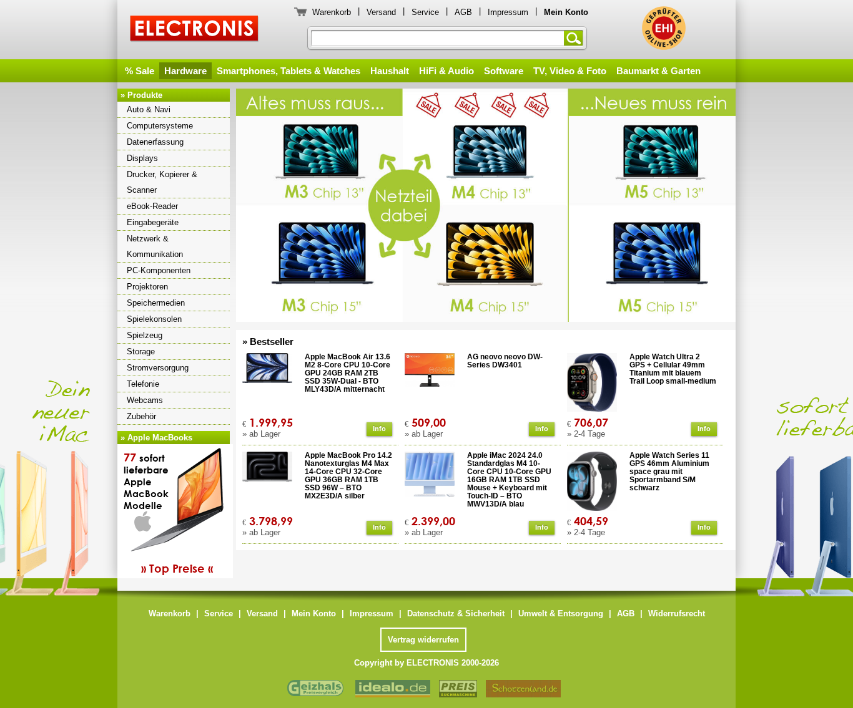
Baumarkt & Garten (658, 70)
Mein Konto (314, 613)
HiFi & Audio (446, 70)
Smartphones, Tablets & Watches (288, 70)
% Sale (139, 70)
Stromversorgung (158, 367)
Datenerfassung (155, 142)
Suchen (576, 38)
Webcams (145, 400)
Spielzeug (144, 335)
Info (379, 428)
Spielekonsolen (154, 319)
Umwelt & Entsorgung (560, 613)
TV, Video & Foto (569, 70)
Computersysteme (160, 125)
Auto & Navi (148, 109)
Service (425, 12)
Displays (142, 158)
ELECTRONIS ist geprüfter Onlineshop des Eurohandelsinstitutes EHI (664, 28)
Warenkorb (331, 12)
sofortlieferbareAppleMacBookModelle (168, 512)
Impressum (508, 12)
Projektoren (147, 286)
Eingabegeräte (153, 222)
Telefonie (143, 384)
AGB (463, 12)
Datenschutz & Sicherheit (456, 613)
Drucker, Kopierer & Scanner (162, 182)
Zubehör (141, 416)
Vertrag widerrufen (423, 639)
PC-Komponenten (158, 270)
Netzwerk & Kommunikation (155, 246)
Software (503, 70)
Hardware (185, 70)
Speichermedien (156, 303)
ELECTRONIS (194, 30)
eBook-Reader (152, 206)
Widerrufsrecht (676, 613)
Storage (141, 351)
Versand (381, 12)
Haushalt (389, 70)
